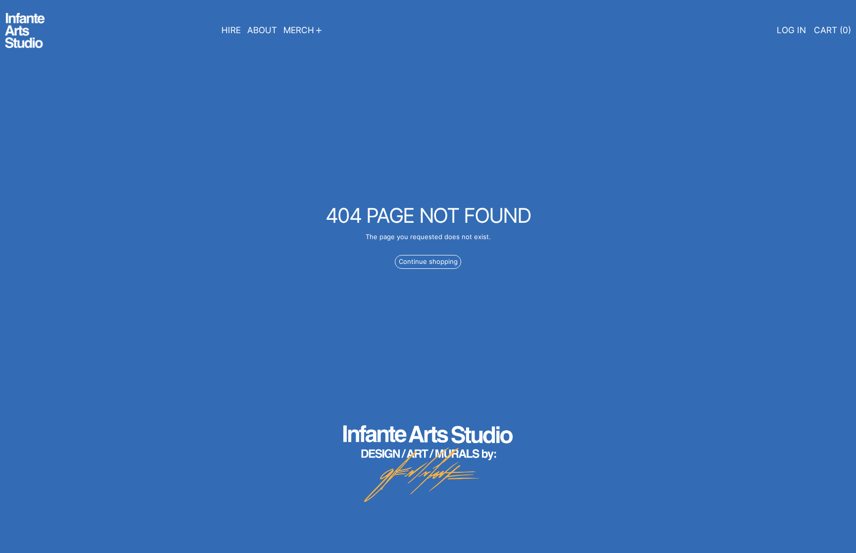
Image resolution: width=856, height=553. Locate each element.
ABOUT (262, 30)
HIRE (231, 30)
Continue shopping (428, 261)
